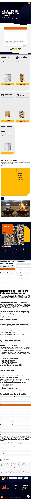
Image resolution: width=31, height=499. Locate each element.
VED (14, 487)
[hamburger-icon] (29, 3)
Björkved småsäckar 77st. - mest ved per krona (25, 488)
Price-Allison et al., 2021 (5, 459)
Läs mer (1, 460)
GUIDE (15, 488)
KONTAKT (15, 489)
